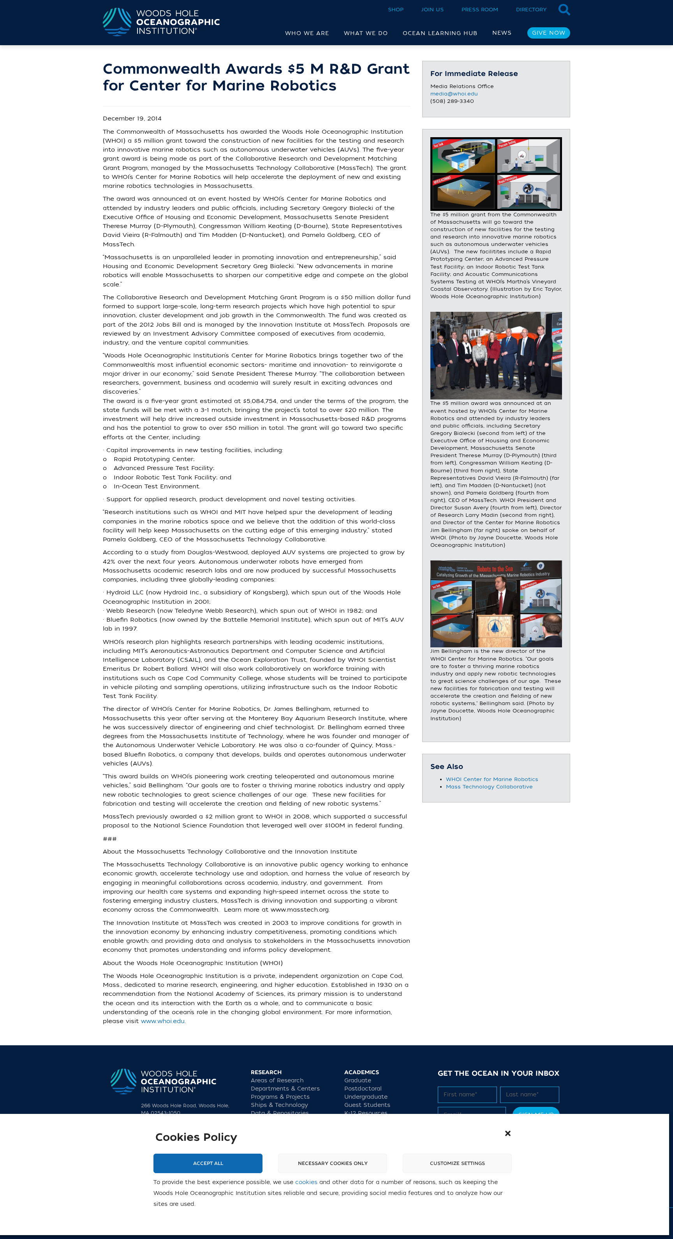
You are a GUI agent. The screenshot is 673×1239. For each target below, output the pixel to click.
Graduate (357, 1080)
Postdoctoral (363, 1088)
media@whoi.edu (454, 93)
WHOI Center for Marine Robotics (492, 779)
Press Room (480, 9)
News (502, 33)
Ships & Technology (279, 1105)
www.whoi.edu (163, 1021)
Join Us (432, 9)
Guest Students (367, 1105)
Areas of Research (277, 1080)
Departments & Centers (285, 1088)
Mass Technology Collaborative (489, 786)
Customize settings (457, 1163)
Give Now (549, 33)
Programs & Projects (280, 1097)
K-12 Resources (366, 1113)
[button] (508, 1133)
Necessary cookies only (333, 1163)
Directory (531, 9)
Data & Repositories (280, 1113)
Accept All (208, 1163)
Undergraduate (366, 1097)
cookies (306, 1182)
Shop (395, 9)
